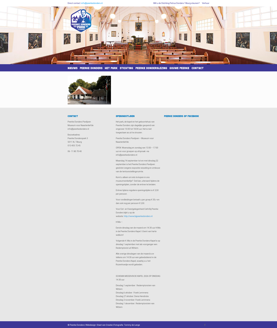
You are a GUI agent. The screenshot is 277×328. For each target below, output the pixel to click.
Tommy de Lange (132, 325)
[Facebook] (204, 325)
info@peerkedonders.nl (92, 3)
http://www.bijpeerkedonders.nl (138, 216)
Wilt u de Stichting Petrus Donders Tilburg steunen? (176, 3)
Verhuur (205, 3)
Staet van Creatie (105, 325)
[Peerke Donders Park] (81, 21)
